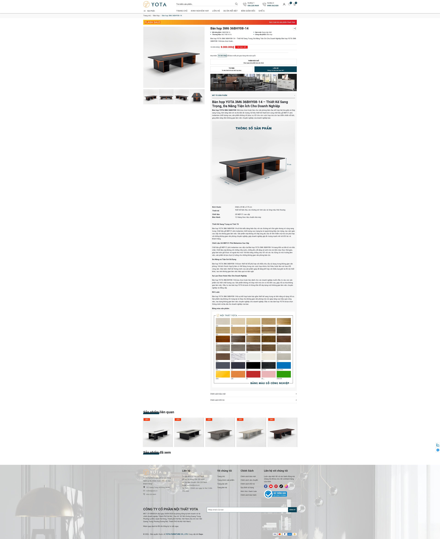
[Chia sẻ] (295, 28)
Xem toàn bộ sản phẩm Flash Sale (282, 22)
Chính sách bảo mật (248, 476)
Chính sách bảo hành (248, 495)
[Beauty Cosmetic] (253, 82)
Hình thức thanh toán (249, 491)
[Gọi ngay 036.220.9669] (244, 4)
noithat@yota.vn (151, 491)
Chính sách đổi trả (248, 484)
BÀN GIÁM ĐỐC (248, 11)
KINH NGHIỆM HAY (200, 11)
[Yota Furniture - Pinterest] (276, 486)
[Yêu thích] (289, 4)
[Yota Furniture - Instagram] (286, 486)
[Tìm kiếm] (236, 4)
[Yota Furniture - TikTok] (281, 486)
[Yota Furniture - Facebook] (265, 486)
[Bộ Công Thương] (280, 494)
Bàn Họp (156, 16)
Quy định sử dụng (247, 487)
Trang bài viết (222, 484)
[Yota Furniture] (158, 4)
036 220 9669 (199, 476)
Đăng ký (292, 510)
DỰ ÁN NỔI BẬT (230, 11)
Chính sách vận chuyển (249, 480)
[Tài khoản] (284, 4)
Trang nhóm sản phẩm (225, 480)
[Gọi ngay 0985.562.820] (264, 4)
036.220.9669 (253, 6)
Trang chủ (147, 16)
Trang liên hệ (222, 487)
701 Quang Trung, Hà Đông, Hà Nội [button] (158, 487)
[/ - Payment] (275, 534)
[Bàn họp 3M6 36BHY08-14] (166, 96)
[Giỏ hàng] (294, 4)
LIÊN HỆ (216, 11)
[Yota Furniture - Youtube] (271, 486)
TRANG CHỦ (181, 11)
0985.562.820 (272, 6)
